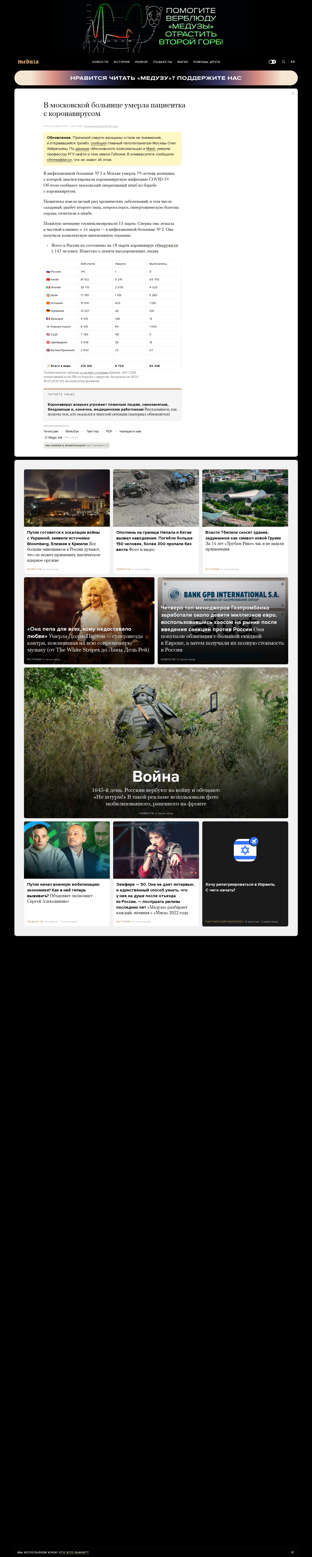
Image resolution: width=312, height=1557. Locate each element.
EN (293, 61)
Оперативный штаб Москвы (101, 126)
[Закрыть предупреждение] (292, 1552)
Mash (150, 148)
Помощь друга (206, 62)
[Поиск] (283, 62)
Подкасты (162, 62)
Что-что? (71, 437)
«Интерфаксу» (59, 159)
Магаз (182, 62)
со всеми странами (94, 372)
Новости (100, 62)
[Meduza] (28, 61)
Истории (122, 62)
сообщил (99, 143)
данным (82, 148)
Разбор (141, 62)
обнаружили (166, 246)
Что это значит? (74, 1552)
